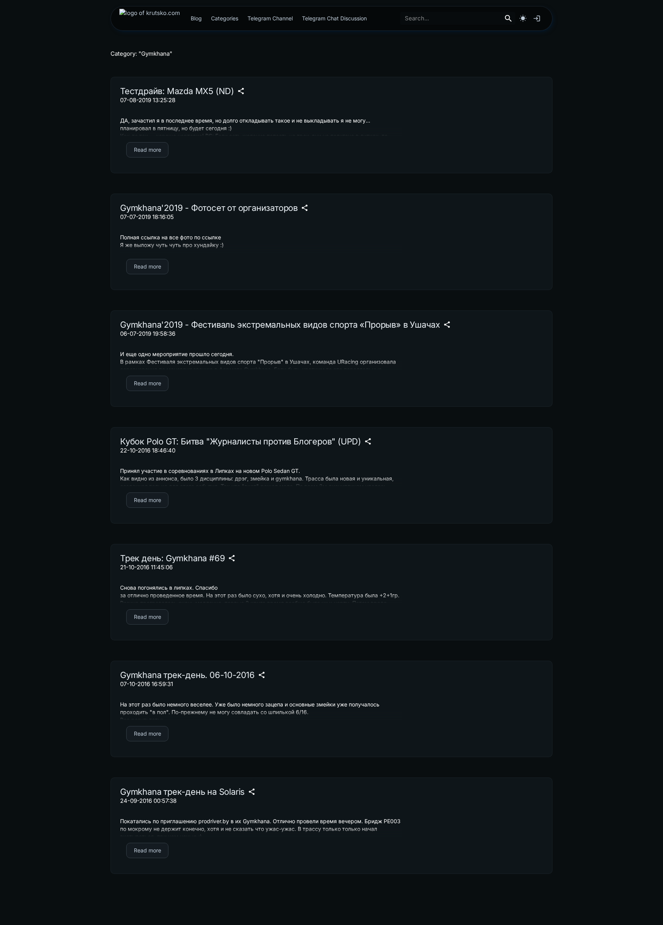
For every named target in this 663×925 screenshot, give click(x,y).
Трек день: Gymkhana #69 (172, 558)
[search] (508, 18)
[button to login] (537, 18)
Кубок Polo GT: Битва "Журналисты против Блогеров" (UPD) (240, 441)
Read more (147, 149)
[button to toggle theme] (523, 18)
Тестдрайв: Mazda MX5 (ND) (177, 91)
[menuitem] (149, 18)
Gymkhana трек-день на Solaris (182, 792)
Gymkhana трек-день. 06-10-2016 (187, 675)
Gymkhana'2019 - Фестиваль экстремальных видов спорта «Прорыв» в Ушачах (280, 325)
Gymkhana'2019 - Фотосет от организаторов (209, 208)
